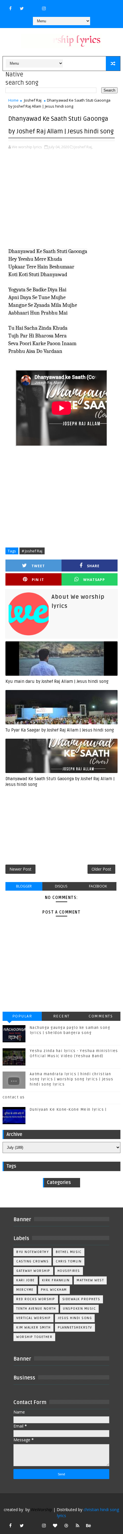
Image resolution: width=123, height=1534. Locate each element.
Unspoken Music (79, 1308)
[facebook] (10, 8)
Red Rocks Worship (35, 1299)
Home (13, 100)
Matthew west (90, 1280)
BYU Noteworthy (32, 1252)
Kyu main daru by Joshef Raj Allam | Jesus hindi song (56, 681)
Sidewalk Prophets (81, 1299)
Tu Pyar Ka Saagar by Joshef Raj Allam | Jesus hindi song (59, 730)
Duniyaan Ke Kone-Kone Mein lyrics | (68, 1109)
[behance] (88, 1525)
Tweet (38, 566)
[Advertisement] (61, 203)
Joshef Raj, (83, 146)
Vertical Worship (33, 1318)
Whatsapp (94, 579)
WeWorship (41, 1509)
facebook (98, 886)
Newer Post (20, 869)
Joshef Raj (32, 100)
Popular (22, 1016)
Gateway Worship (33, 1271)
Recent (61, 1016)
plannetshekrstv (75, 1327)
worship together (34, 1337)
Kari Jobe (25, 1280)
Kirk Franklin (56, 1280)
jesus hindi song (75, 1318)
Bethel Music (69, 1252)
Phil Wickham (54, 1290)
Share (93, 566)
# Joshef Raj (32, 550)
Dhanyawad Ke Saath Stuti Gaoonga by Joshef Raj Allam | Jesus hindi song (60, 781)
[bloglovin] (55, 1525)
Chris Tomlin (69, 1261)
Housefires (68, 1271)
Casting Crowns (32, 1261)
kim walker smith (33, 1327)
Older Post (101, 869)
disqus (61, 886)
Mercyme (25, 1290)
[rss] (77, 1525)
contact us (14, 1097)
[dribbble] (66, 1525)
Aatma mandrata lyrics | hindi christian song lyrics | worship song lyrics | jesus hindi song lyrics (72, 1079)
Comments (101, 1016)
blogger (24, 886)
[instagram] (44, 8)
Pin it (38, 579)
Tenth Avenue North (36, 1308)
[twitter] (21, 8)
